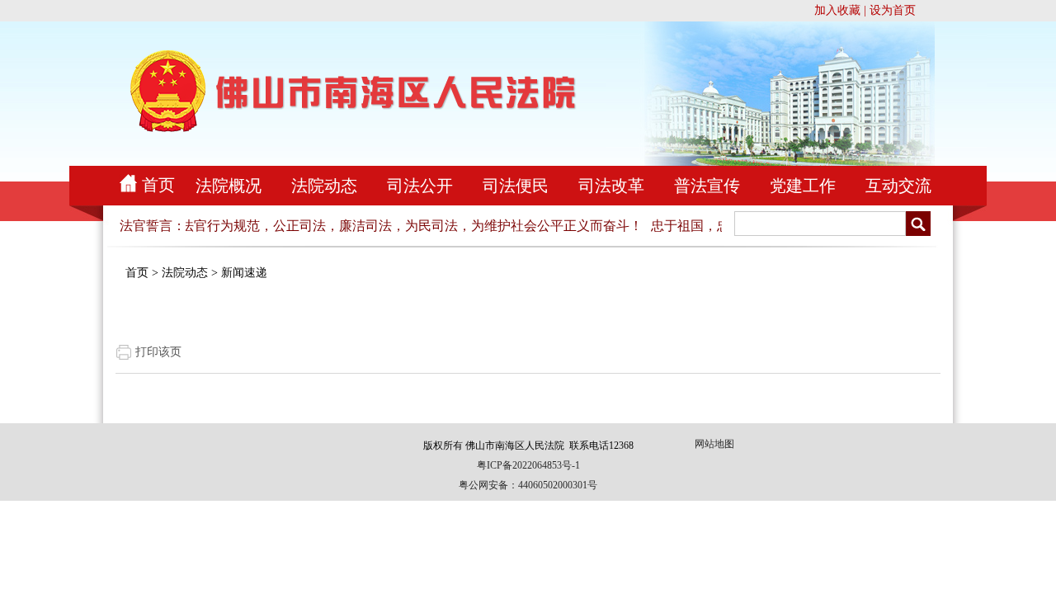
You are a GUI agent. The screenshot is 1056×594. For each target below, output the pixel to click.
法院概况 (229, 186)
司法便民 (516, 186)
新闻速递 (244, 272)
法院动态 (324, 186)
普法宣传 (707, 186)
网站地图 (714, 444)
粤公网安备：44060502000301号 (528, 485)
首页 (158, 185)
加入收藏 (837, 10)
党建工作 (803, 186)
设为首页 (893, 10)
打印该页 (158, 352)
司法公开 (420, 186)
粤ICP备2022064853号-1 (528, 465)
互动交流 (898, 186)
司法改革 (611, 186)
